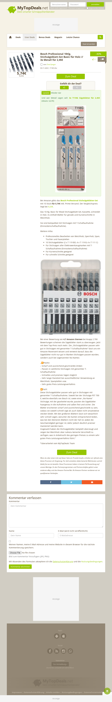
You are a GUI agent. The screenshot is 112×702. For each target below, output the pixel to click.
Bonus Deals (44, 37)
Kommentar (14, 501)
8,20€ (50, 206)
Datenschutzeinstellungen (96, 692)
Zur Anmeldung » (60, 664)
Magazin (58, 37)
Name (11, 531)
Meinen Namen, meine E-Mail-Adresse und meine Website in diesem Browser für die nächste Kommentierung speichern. (52, 546)
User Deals (30, 37)
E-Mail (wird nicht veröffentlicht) (73, 531)
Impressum (17, 692)
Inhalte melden (53, 692)
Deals (18, 37)
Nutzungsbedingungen (91, 561)
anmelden (95, 4)
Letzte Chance (72, 37)
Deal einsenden (89, 44)
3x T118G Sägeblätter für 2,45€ (84, 98)
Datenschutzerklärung (63, 561)
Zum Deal (70, 76)
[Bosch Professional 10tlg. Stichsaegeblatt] (21, 65)
